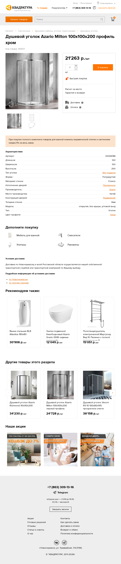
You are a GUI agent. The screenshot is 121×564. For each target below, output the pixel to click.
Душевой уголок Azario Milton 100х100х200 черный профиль (59, 405)
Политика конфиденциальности (76, 533)
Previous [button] (9, 81)
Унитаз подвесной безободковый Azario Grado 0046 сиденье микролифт (58, 336)
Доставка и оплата (69, 526)
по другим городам (19, 283)
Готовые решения (36, 522)
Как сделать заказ (69, 522)
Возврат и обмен (69, 529)
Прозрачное (109, 185)
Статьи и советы (35, 529)
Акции (30, 518)
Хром (112, 214)
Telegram (63, 492)
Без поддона (109, 172)
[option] (32, 81)
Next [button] (55, 81)
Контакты (65, 518)
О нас (30, 533)
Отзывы (31, 526)
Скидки (43, 8)
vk (56, 542)
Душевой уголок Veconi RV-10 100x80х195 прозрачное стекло (96, 405)
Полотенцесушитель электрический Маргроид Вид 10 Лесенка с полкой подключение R (97, 336)
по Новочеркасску (18, 279)
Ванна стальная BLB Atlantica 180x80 (20, 333)
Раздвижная (109, 198)
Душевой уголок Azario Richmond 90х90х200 (22, 404)
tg (64, 542)
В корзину (103, 67)
